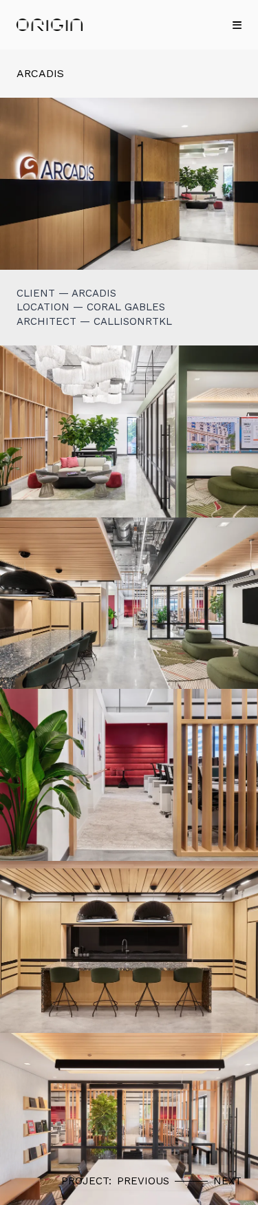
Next (227, 1181)
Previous (143, 1181)
